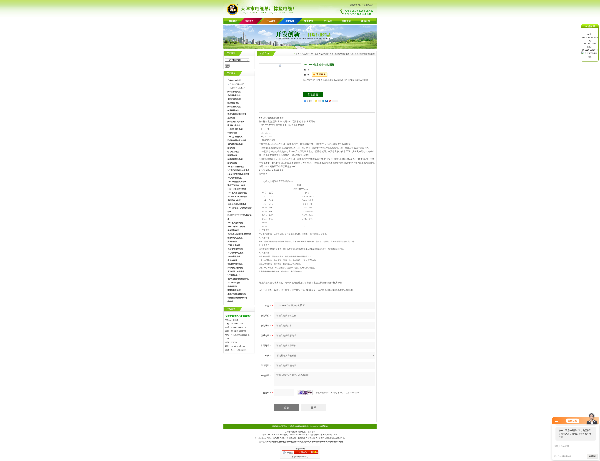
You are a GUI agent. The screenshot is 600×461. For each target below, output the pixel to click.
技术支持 (308, 21)
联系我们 (369, 5)
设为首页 (354, 5)
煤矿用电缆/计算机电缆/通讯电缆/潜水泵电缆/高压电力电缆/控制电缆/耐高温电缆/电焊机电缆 (305, 442)
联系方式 (231, 309)
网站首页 (233, 21)
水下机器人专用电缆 (319, 54)
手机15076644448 (237, 84)
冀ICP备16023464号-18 (335, 438)
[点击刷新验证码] (304, 392)
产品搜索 (231, 53)
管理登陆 (311, 438)
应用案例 (300, 426)
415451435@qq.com (238, 350)
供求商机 (289, 21)
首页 (298, 54)
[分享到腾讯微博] (323, 101)
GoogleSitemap (261, 438)
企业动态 (327, 21)
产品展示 (305, 54)
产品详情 (270, 21)
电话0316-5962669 (237, 88)
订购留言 (313, 94)
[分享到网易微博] (329, 101)
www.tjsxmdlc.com (238, 346)
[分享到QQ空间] (316, 101)
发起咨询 (592, 456)
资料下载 (346, 21)
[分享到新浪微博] (319, 101)
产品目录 (231, 73)
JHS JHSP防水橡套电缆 (339, 54)
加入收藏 (361, 5)
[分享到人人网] (326, 101)
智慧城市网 (302, 438)
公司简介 (284, 426)
